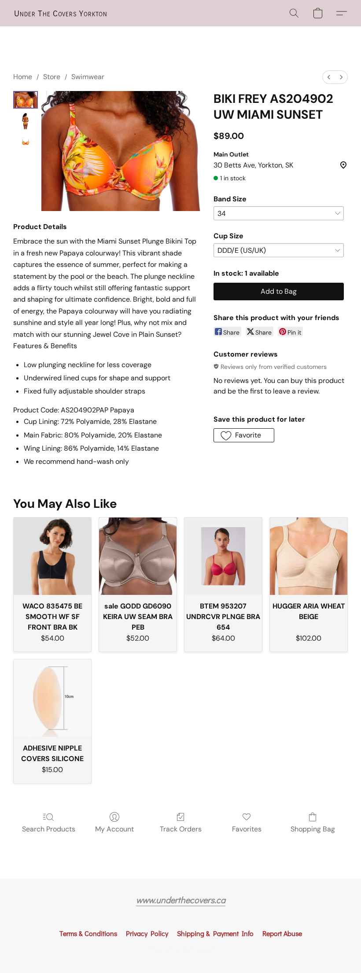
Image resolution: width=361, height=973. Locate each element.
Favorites (247, 829)
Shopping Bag (313, 829)
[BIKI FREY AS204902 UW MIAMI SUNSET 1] (25, 121)
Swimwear (87, 76)
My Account (114, 829)
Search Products (48, 829)
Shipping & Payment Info (215, 933)
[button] (60, 13)
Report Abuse (282, 933)
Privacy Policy (147, 933)
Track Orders (181, 829)
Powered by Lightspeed (180, 949)
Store (51, 76)
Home (22, 76)
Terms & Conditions (88, 933)
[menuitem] (329, 77)
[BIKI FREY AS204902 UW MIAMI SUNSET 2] (25, 142)
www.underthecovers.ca (180, 899)
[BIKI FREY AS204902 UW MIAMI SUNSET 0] (25, 100)
